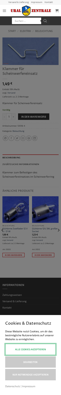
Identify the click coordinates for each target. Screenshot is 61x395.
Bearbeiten (30, 362)
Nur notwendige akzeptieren (30, 374)
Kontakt (49, 2)
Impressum (36, 2)
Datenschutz (12, 386)
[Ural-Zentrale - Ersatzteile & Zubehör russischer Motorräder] (31, 10)
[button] (4, 11)
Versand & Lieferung (18, 2)
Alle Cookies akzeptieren (30, 349)
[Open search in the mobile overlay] (30, 21)
